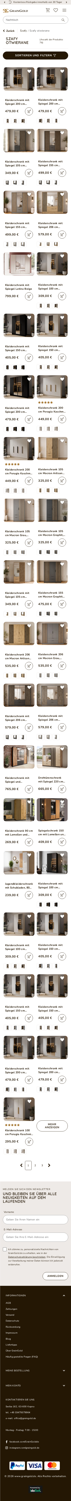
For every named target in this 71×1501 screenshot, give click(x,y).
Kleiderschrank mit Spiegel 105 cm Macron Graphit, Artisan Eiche (17, 163)
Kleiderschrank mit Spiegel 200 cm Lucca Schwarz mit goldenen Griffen (17, 410)
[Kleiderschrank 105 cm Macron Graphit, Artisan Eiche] (52, 510)
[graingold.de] (15, 11)
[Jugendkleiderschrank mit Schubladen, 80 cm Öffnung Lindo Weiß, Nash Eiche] (19, 862)
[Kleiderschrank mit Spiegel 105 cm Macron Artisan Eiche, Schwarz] (19, 572)
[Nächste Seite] (49, 1165)
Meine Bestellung (18, 1370)
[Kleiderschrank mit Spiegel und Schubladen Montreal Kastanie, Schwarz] (19, 757)
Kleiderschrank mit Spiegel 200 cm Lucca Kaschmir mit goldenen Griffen (17, 102)
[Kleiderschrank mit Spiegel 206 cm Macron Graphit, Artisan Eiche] (19, 695)
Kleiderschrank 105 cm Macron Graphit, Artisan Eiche (50, 533)
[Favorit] (56, 10)
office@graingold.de (25, 1418)
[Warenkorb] (48, 10)
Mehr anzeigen (52, 1126)
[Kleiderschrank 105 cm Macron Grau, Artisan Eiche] (19, 510)
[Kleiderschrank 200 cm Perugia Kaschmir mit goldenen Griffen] (52, 386)
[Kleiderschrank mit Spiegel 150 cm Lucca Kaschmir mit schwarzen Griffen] (52, 985)
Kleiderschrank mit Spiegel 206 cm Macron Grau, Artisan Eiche (52, 718)
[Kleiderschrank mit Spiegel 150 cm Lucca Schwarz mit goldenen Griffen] (19, 325)
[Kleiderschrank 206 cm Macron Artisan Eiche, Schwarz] (19, 633)
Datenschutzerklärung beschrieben (27, 1256)
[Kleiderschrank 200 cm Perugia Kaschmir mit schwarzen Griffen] (19, 448)
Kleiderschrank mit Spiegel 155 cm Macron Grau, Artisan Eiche (18, 225)
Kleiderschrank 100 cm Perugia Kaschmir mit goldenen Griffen (18, 1132)
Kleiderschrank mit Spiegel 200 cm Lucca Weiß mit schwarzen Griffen (50, 1070)
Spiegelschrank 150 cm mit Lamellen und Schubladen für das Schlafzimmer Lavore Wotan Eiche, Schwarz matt (51, 832)
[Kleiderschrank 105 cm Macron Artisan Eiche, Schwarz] (52, 448)
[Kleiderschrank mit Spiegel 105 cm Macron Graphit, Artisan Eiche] (19, 140)
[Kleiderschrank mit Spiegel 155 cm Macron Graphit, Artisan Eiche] (52, 140)
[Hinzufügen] (29, 111)
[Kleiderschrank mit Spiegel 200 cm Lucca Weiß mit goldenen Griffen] (19, 1047)
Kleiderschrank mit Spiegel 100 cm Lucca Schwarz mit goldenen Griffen (50, 885)
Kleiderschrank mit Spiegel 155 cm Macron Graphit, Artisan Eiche (50, 163)
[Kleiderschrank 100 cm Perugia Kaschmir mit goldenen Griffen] (19, 1109)
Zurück (10, 31)
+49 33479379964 (20, 1412)
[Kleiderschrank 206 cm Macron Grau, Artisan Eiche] (52, 633)
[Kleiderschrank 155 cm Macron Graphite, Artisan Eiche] (52, 571)
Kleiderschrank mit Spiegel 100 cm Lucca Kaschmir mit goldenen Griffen (50, 287)
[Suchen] (61, 20)
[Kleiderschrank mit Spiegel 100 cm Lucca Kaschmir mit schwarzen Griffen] (19, 924)
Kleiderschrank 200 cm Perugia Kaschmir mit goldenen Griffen (51, 410)
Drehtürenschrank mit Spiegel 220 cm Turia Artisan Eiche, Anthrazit (50, 780)
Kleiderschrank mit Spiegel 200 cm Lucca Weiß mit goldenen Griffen (17, 1070)
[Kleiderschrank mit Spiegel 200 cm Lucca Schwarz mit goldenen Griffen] (19, 387)
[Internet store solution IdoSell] (35, 1489)
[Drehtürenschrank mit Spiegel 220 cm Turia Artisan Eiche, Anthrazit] (52, 756)
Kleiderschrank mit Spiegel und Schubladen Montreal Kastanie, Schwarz (18, 780)
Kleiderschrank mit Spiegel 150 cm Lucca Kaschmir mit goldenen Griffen (50, 348)
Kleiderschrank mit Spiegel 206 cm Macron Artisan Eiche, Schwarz (50, 225)
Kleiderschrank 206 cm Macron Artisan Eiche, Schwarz (17, 656)
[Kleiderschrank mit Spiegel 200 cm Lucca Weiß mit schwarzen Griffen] (52, 1047)
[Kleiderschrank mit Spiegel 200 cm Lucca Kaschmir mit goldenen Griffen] (19, 79)
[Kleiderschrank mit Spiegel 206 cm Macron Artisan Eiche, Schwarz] (52, 202)
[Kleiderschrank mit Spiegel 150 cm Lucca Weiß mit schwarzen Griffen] (19, 986)
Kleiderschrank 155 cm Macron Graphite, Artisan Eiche (51, 595)
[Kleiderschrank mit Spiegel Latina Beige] (19, 264)
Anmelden (55, 1276)
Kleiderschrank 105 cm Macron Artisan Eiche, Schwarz (50, 471)
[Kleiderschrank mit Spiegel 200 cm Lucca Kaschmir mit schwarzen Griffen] (52, 78)
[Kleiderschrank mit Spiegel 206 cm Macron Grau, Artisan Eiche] (52, 695)
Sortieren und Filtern (33, 55)
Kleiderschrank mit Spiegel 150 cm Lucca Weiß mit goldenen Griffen (50, 947)
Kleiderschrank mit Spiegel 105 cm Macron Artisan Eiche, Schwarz (17, 595)
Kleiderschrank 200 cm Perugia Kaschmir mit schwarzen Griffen (18, 471)
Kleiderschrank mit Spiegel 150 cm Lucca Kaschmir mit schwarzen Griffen (50, 1009)
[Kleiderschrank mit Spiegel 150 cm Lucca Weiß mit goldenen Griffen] (52, 924)
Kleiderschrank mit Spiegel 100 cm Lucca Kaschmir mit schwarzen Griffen (17, 947)
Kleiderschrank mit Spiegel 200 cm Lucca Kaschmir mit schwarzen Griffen (50, 102)
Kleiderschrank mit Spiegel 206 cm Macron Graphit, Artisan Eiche (17, 718)
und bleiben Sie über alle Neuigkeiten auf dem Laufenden (30, 1197)
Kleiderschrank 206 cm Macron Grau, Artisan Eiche (50, 656)
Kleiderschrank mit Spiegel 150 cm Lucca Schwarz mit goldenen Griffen (17, 348)
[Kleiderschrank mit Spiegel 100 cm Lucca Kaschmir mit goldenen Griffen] (52, 263)
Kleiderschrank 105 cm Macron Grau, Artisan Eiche (17, 533)
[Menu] (64, 10)
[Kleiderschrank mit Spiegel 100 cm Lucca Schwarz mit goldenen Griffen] (52, 862)
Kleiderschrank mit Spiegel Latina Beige (18, 287)
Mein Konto (13, 1385)
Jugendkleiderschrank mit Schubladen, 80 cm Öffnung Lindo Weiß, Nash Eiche (19, 886)
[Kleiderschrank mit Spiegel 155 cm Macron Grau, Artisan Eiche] (19, 202)
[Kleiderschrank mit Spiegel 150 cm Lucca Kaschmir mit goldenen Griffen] (52, 325)
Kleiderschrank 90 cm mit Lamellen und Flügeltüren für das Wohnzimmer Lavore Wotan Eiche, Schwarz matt (19, 833)
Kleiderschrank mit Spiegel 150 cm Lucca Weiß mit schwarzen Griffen (17, 1009)
